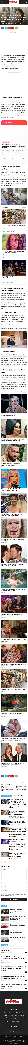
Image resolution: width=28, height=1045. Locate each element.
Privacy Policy (15, 1036)
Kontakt (21, 1036)
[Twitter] (14, 1031)
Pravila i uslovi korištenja (14, 1038)
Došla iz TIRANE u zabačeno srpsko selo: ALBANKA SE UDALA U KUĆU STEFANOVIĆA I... (13, 958)
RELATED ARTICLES (6, 795)
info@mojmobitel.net (17, 1021)
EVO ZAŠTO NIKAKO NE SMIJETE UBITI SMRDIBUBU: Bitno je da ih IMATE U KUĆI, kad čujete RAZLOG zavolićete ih (7, 787)
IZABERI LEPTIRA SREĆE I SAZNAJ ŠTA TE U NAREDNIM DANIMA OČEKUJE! (17, 823)
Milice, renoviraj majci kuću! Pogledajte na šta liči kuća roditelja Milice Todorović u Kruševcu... (13, 968)
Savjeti (6, 5)
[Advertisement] (14, 43)
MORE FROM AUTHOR (18, 795)
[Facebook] (6, 1031)
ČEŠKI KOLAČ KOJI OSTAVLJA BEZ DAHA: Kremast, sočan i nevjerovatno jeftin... (18, 918)
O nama (9, 1036)
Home (2, 5)
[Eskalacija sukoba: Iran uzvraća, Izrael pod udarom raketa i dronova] (5, 932)
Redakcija (4, 23)
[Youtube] (21, 1031)
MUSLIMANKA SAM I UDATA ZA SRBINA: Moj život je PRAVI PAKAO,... (17, 911)
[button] (26, 2)
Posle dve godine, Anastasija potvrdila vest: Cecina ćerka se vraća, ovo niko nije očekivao (21, 787)
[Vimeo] (17, 1031)
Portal (2, 952)
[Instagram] (10, 1031)
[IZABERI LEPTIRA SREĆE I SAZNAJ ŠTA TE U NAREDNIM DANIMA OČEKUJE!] (5, 822)
